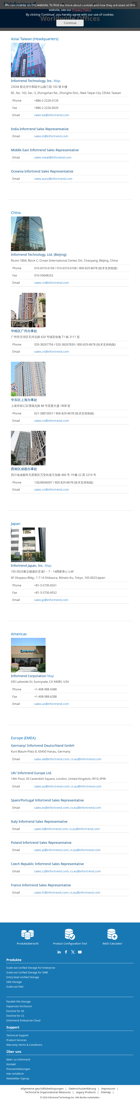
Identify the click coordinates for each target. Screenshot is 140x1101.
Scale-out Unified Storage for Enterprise (30, 967)
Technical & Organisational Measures (48, 1092)
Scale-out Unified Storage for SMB (27, 972)
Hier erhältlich (15, 1073)
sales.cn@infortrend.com (51, 283)
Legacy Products (86, 1092)
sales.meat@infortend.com (52, 157)
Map (57, 81)
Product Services (16, 1040)
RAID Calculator (112, 943)
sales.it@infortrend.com (50, 829)
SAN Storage (14, 982)
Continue (70, 23)
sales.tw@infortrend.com (51, 115)
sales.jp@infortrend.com (51, 600)
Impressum (108, 1088)
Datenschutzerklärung (82, 1088)
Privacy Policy (81, 10)
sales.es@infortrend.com (51, 808)
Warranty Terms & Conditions (24, 1044)
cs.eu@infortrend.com (86, 759)
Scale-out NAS (15, 986)
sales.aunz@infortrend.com (53, 179)
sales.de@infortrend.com (51, 759)
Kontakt (11, 1064)
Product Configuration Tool (70, 943)
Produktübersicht (27, 943)
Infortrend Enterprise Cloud (23, 1020)
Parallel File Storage (18, 1001)
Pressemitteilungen (18, 1069)
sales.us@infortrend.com (51, 704)
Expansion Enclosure (19, 1006)
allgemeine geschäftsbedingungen (42, 1088)
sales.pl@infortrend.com (51, 850)
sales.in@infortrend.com (51, 136)
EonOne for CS (15, 1015)
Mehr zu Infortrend (18, 1059)
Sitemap (106, 1092)
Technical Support (17, 1035)
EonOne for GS (15, 1011)
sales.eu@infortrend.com (51, 786)
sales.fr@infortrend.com (51, 893)
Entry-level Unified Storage (22, 977)
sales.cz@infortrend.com (51, 871)
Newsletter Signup (17, 1078)
